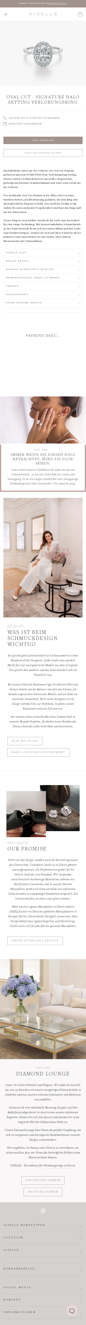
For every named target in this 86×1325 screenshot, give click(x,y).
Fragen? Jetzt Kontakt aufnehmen (34, 118)
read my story (25, 741)
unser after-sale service (35, 940)
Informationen (19, 1312)
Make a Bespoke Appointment (38, 752)
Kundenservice (19, 1269)
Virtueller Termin (43, 1180)
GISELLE (11, 1250)
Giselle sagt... (18, 252)
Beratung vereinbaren (25, 124)
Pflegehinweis (17, 294)
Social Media (17, 1287)
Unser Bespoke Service (24, 302)
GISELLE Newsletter (24, 1225)
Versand (12, 286)
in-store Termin (43, 1192)
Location (13, 1237)
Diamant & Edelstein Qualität (30, 269)
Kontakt (12, 1300)
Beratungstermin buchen (43, 153)
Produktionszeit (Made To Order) (33, 278)
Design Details (18, 261)
